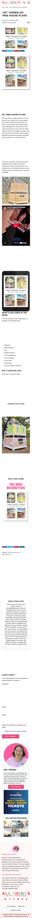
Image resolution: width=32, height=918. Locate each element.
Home (3, 7)
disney (6, 554)
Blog (7, 7)
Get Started (16, 787)
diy (10, 554)
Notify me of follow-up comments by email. (14, 726)
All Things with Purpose (20, 914)
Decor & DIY (16, 552)
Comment (5, 684)
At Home (10, 552)
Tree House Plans (15, 374)
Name (4, 707)
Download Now (16, 404)
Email (4, 715)
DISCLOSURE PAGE (10, 888)
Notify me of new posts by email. (16, 731)
